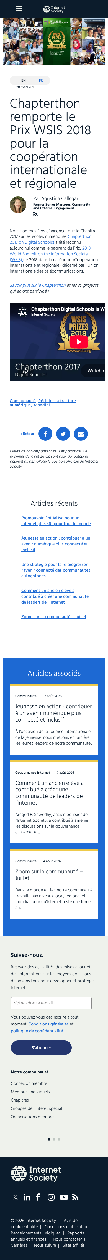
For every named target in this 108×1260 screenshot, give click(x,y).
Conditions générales (48, 1024)
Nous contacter (67, 1239)
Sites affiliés (74, 1245)
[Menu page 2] (54, 1139)
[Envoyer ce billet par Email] (81, 434)
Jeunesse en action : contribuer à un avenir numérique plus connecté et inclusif (55, 544)
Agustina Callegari (60, 199)
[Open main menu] (19, 8)
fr (41, 81)
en (23, 81)
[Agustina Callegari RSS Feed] (35, 214)
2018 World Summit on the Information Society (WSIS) (50, 254)
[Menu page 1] (49, 1139)
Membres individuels (30, 1092)
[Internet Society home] (54, 9)
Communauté (23, 401)
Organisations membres (33, 1117)
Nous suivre (45, 1245)
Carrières (19, 1245)
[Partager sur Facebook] (45, 434)
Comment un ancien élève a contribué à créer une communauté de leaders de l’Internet (55, 596)
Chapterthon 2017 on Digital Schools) (50, 239)
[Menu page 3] (59, 1139)
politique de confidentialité (37, 1031)
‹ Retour (27, 434)
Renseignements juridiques (36, 1233)
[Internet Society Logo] (36, 1174)
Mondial (42, 405)
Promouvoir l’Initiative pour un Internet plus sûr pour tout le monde (56, 521)
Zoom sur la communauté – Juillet (53, 617)
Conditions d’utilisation (66, 1227)
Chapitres (20, 1100)
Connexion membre (29, 1083)
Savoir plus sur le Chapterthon (37, 285)
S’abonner (41, 1048)
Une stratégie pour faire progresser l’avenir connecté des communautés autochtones (55, 570)
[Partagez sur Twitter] (63, 434)
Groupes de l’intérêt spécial (36, 1108)
